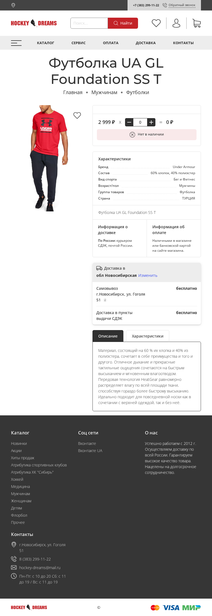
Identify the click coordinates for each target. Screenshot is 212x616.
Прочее (18, 522)
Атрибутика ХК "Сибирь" (32, 472)
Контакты (183, 43)
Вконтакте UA (90, 450)
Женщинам (21, 500)
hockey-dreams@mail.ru (39, 567)
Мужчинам (104, 92)
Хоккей (17, 479)
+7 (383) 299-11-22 (146, 5)
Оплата (110, 43)
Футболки (137, 92)
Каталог (45, 43)
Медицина (20, 486)
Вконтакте (87, 443)
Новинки (19, 443)
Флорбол (19, 515)
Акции (16, 450)
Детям (16, 508)
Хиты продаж (22, 457)
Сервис (78, 43)
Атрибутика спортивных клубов (39, 465)
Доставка (146, 43)
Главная (73, 92)
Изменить (147, 275)
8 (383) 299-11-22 (35, 559)
